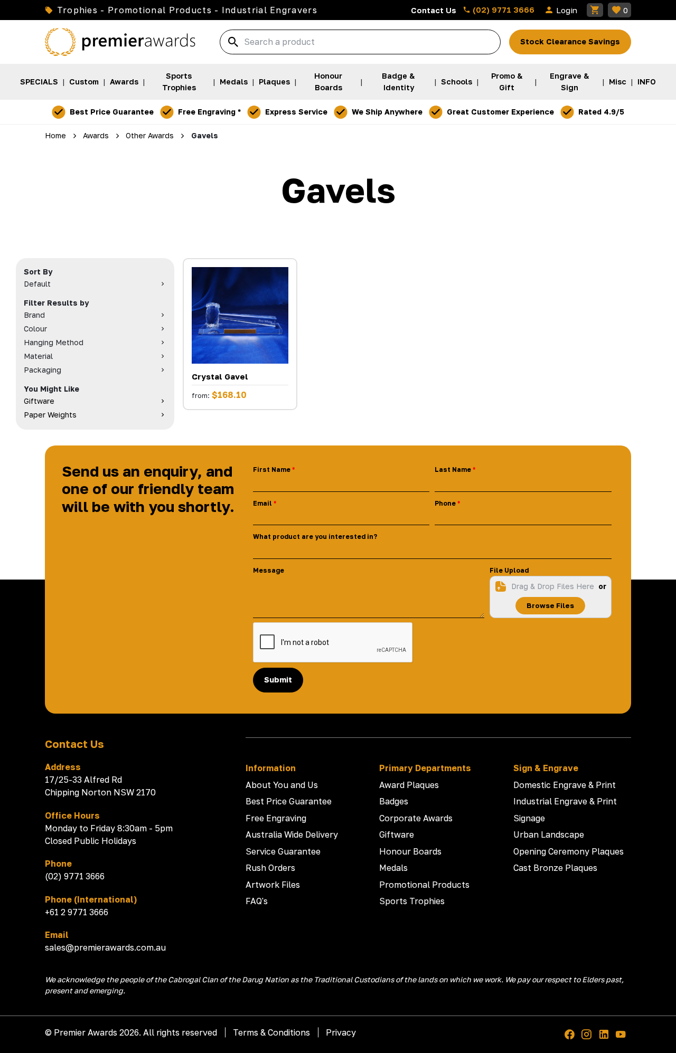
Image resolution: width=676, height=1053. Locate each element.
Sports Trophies (179, 81)
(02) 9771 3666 (502, 9)
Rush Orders (270, 867)
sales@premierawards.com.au (105, 947)
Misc (617, 81)
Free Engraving (276, 818)
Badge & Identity (398, 81)
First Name (271, 469)
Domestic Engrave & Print (564, 785)
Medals (234, 81)
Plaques (274, 81)
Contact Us (433, 10)
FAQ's (257, 901)
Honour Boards (328, 81)
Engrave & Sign (569, 81)
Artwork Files (273, 884)
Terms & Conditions (271, 1032)
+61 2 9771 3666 (76, 912)
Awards (124, 81)
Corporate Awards (416, 818)
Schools (456, 81)
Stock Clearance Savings (570, 41)
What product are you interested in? (315, 536)
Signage (529, 818)
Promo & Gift (507, 81)
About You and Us (282, 785)
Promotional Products (424, 884)
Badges (393, 801)
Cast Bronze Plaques (555, 867)
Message (268, 570)
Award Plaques (409, 785)
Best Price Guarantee (289, 801)
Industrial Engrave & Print (565, 801)
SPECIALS (39, 81)
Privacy (341, 1032)
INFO (646, 81)
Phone (445, 503)
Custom (84, 81)
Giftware (396, 834)
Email (262, 503)
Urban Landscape (548, 834)
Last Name (453, 469)
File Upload (509, 570)
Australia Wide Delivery (292, 834)
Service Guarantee (283, 851)
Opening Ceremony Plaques (568, 851)
